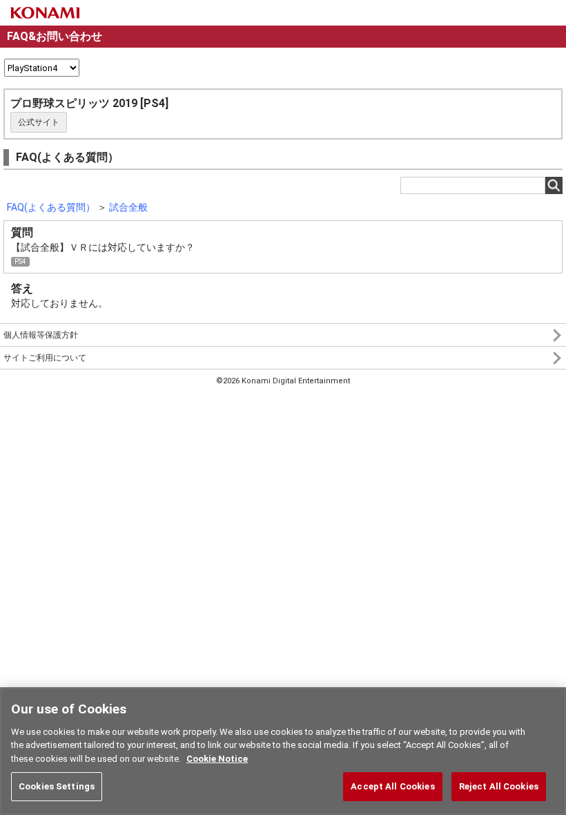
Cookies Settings (57, 786)
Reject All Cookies (498, 786)
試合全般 (128, 207)
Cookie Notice (217, 759)
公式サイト (38, 122)
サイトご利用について (44, 358)
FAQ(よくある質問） (51, 207)
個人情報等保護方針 (40, 335)
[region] (283, 751)
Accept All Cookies (392, 786)
